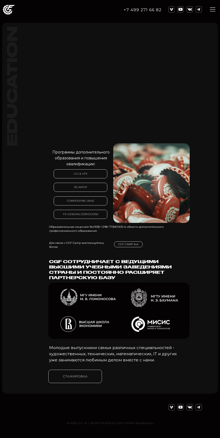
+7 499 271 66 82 (143, 9)
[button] (213, 9)
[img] (151, 183)
